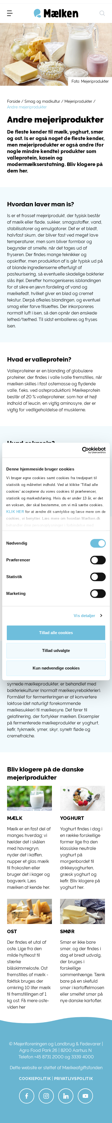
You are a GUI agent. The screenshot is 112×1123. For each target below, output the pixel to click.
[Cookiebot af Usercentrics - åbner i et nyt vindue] (82, 450)
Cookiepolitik (35, 1078)
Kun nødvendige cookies (56, 668)
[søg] (102, 13)
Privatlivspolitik (73, 1078)
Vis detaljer (84, 615)
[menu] (10, 13)
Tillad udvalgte (56, 650)
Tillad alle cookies (56, 632)
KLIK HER (15, 512)
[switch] (98, 560)
